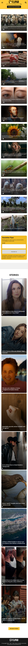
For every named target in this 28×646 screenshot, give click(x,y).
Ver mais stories (14, 628)
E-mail (4, 243)
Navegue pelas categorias (14, 6)
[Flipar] (14, 640)
